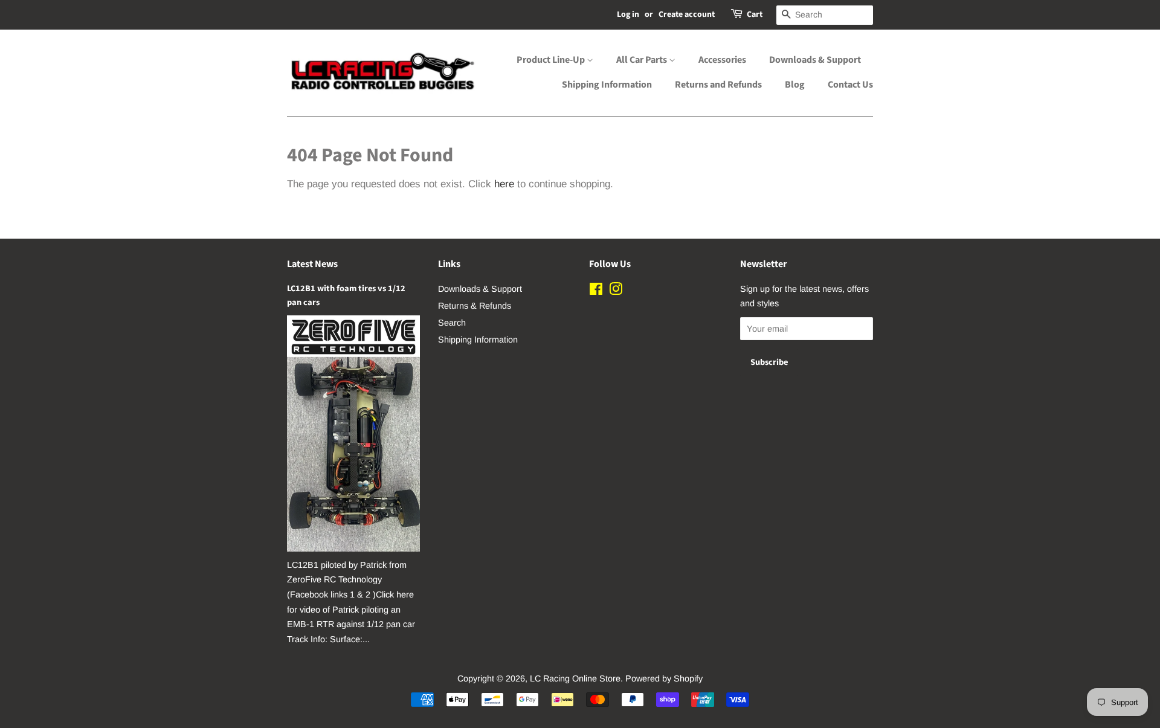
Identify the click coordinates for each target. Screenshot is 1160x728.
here (504, 184)
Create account (687, 14)
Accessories (722, 59)
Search (452, 322)
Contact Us (850, 84)
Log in (628, 14)
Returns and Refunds (718, 84)
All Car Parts (642, 59)
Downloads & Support (815, 59)
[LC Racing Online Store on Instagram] (615, 291)
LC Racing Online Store (575, 678)
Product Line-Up (552, 59)
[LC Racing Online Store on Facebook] (596, 291)
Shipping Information (607, 84)
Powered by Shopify (664, 678)
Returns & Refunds (474, 306)
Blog (795, 84)
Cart (754, 14)
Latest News (312, 264)
